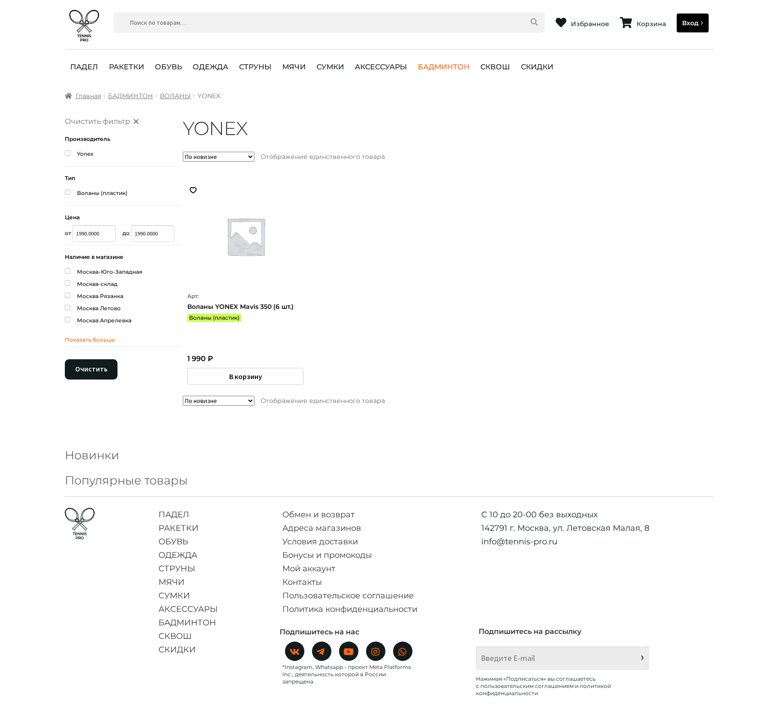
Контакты (302, 582)
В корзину (245, 376)
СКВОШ (495, 67)
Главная (88, 96)
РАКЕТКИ (126, 67)
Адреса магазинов (321, 528)
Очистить (91, 368)
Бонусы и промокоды (327, 555)
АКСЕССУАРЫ (381, 67)
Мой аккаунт (308, 569)
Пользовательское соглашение (348, 596)
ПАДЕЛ (84, 67)
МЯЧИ (294, 67)
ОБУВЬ (168, 67)
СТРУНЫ (255, 67)
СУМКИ (330, 67)
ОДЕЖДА (210, 67)
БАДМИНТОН (444, 67)
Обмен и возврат (318, 515)
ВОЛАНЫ (175, 96)
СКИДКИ (537, 67)
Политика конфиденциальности (349, 609)
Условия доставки (320, 542)
